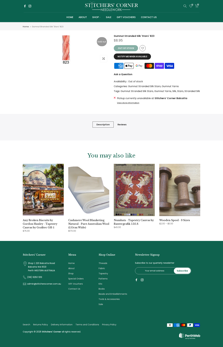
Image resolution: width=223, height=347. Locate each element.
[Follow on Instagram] (30, 6)
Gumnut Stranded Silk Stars (144, 86)
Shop (71, 273)
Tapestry (103, 273)
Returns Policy (40, 324)
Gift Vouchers (75, 283)
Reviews (122, 124)
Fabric (102, 268)
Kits (100, 283)
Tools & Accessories (109, 299)
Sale (101, 304)
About (71, 268)
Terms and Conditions (87, 324)
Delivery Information (62, 324)
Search (26, 324)
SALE (108, 17)
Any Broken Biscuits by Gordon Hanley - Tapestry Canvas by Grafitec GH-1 (40, 224)
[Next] (195, 190)
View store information (128, 103)
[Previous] (28, 190)
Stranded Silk (192, 91)
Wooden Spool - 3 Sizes (174, 220)
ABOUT (83, 17)
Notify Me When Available (132, 56)
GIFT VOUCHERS (126, 17)
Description (103, 124)
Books (102, 288)
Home (26, 26)
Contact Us (74, 288)
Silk (174, 91)
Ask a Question (123, 74)
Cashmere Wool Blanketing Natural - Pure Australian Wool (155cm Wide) (88, 224)
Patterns (103, 278)
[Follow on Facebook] (25, 6)
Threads (103, 263)
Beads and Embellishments (113, 293)
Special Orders (76, 278)
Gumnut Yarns (170, 86)
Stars (180, 91)
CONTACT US (149, 17)
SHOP (95, 17)
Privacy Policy (109, 324)
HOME (69, 17)
